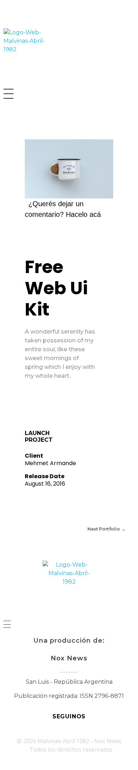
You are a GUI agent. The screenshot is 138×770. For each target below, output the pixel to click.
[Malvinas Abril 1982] (30, 54)
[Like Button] (30, 403)
